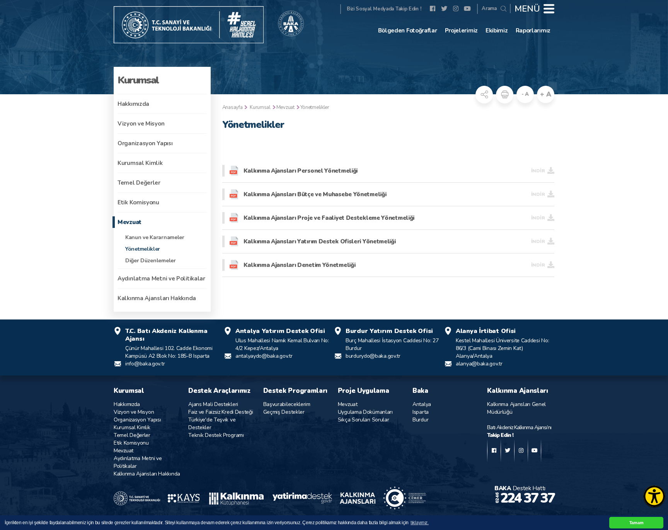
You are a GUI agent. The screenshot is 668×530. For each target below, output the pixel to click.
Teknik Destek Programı (216, 435)
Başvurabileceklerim (286, 404)
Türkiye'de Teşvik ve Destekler (211, 423)
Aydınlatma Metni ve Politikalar (161, 278)
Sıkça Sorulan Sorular (363, 419)
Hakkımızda (133, 104)
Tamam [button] (636, 522)
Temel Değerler (139, 183)
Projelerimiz (461, 30)
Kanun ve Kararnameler (154, 237)
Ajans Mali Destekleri (213, 404)
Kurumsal (260, 107)
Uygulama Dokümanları (365, 412)
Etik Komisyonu (138, 202)
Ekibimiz (497, 30)
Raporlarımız (533, 30)
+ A (545, 94)
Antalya (421, 404)
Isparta (420, 412)
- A (525, 94)
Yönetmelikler (142, 249)
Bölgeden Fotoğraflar (407, 30)
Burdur (420, 419)
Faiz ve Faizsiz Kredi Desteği (220, 412)
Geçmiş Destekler (284, 412)
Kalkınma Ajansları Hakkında (157, 298)
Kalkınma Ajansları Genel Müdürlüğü (516, 408)
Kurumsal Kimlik (140, 163)
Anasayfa (232, 107)
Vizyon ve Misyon (141, 123)
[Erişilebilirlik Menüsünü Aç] (654, 496)
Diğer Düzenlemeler (150, 260)
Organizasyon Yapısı (145, 143)
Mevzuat (129, 222)
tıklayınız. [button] (420, 522)
